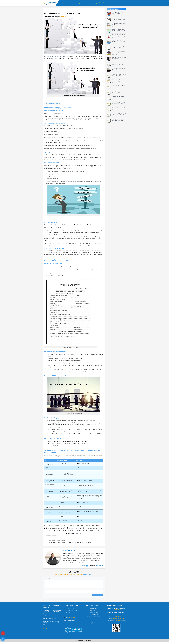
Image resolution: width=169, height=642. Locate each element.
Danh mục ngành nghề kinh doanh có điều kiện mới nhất (118, 41)
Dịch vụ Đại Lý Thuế (95, 3)
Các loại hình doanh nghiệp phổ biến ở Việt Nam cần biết (118, 30)
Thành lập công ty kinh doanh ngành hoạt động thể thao (118, 103)
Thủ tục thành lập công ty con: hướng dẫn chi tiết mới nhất (119, 75)
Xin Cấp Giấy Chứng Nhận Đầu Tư (94, 618)
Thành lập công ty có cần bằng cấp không (118, 91)
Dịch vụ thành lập (71, 3)
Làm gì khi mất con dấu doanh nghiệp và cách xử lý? (119, 13)
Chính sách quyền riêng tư (71, 610)
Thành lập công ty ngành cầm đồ (119, 108)
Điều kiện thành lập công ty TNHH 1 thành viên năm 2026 (118, 18)
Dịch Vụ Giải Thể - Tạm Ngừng (93, 623)
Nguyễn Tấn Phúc (69, 550)
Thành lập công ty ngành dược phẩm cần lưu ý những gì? (119, 114)
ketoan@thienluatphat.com (75, 624)
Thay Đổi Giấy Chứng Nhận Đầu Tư (94, 622)
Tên (45, 589)
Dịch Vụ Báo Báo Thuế (92, 608)
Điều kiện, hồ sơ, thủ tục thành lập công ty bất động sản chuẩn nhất (118, 53)
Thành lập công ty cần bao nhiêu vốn (118, 97)
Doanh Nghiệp (54, 10)
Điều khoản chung (69, 612)
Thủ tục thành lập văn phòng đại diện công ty (118, 69)
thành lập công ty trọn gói (74, 181)
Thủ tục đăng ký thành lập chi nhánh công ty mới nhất (118, 63)
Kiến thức (123, 3)
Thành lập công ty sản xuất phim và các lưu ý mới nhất (118, 119)
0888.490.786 (99, 565)
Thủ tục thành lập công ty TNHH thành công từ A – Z (118, 46)
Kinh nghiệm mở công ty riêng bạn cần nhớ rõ (119, 58)
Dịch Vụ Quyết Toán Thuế (92, 612)
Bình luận (47, 578)
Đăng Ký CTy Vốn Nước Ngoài (93, 620)
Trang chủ (46, 10)
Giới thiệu (62, 3)
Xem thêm (57, 103)
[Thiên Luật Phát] (50, 3)
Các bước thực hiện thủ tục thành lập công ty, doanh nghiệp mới (118, 81)
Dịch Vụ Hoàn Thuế (91, 610)
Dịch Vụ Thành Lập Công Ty (93, 614)
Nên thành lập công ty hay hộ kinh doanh (54, 56)
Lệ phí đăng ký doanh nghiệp (118, 85)
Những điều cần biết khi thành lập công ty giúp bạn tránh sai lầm (119, 25)
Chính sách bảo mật (70, 608)
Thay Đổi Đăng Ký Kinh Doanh (93, 616)
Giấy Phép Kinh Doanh (83, 3)
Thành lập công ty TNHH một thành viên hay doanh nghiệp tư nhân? (118, 36)
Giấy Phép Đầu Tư (106, 3)
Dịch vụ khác (116, 3)
